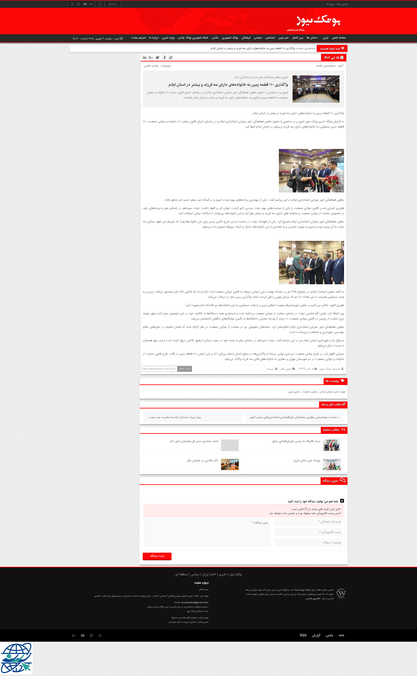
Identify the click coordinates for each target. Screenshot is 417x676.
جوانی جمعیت (309, 392)
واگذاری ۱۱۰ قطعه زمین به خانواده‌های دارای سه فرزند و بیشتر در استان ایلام (228, 84)
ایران (325, 37)
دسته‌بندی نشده (306, 48)
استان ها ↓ (313, 37)
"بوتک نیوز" (306, 590)
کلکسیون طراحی (313, 598)
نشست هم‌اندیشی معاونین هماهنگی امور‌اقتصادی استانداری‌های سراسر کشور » (294, 417)
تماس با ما (342, 4)
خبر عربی (283, 37)
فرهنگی (246, 37)
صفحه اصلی (339, 37)
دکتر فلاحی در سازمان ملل (202, 460)
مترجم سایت (138, 37)
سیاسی (258, 37)
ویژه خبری (168, 37)
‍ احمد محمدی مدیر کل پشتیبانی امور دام (193, 441)
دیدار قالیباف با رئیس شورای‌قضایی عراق (296, 441)
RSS (303, 635)
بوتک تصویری (230, 37)
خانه (341, 635)
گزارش (316, 635)
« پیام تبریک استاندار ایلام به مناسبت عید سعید (174, 417)
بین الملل (297, 37)
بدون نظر (286, 369)
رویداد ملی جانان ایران (306, 460)
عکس (215, 37)
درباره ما (331, 4)
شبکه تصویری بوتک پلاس (193, 37)
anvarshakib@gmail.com (195, 602)
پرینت (270, 369)
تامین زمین (293, 392)
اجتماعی (270, 37)
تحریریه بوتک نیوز (330, 369)
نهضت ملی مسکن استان (332, 392)
